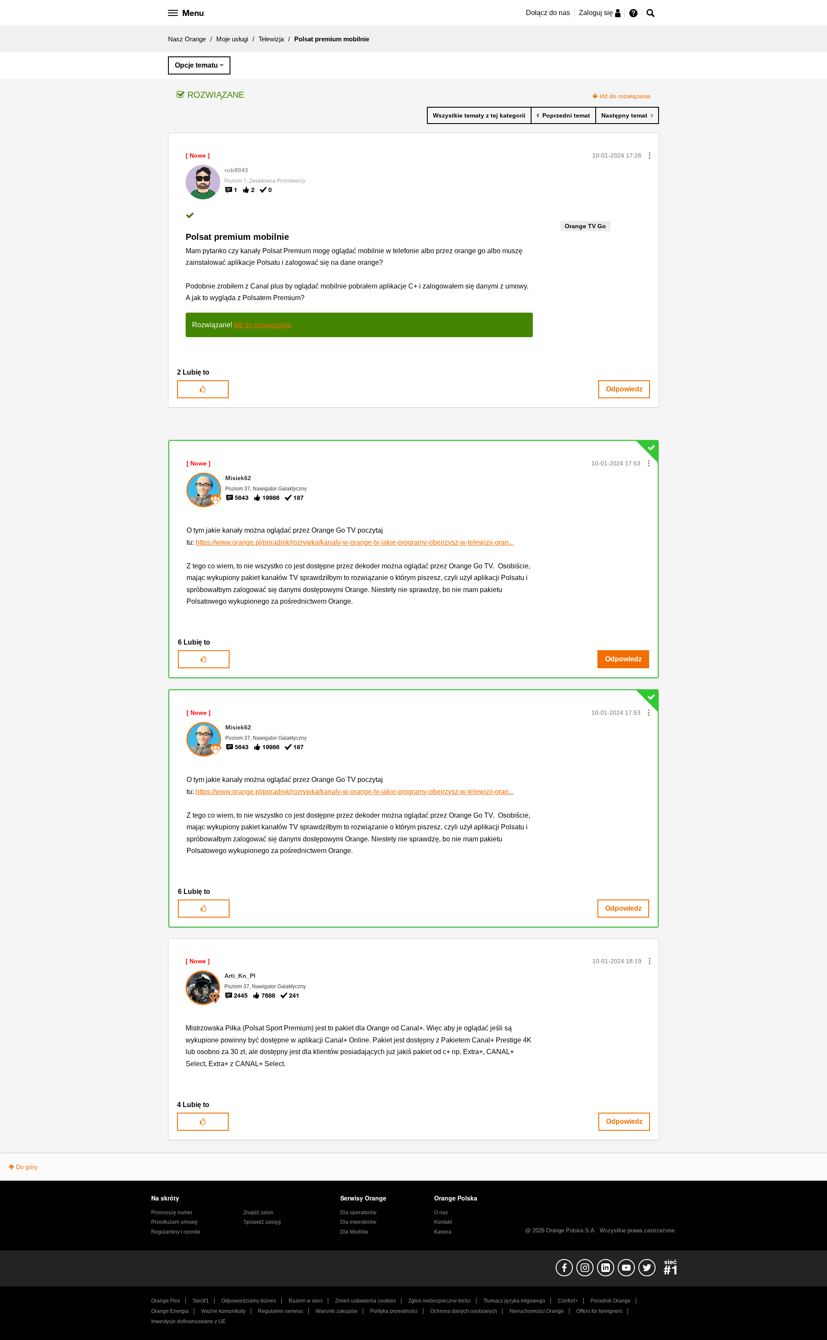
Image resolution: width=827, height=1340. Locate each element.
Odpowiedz (624, 389)
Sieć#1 (201, 1301)
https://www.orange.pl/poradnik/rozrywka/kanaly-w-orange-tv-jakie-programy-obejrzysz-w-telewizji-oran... (355, 542)
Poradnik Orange (611, 1301)
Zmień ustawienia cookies (365, 1301)
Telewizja (271, 39)
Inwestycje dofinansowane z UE (188, 1321)
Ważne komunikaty (223, 1311)
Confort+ (568, 1301)
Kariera (442, 1232)
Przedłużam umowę (174, 1222)
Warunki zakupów (337, 1311)
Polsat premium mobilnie (237, 237)
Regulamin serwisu (280, 1311)
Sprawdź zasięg (262, 1222)
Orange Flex (165, 1301)
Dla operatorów (358, 1213)
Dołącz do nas (548, 12)
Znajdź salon (258, 1213)
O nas (441, 1213)
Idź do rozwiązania (625, 96)
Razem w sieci (306, 1301)
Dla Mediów (354, 1232)
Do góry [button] (26, 1166)
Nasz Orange (187, 39)
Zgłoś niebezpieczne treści (439, 1301)
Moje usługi (232, 39)
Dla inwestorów (358, 1222)
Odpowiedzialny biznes (248, 1301)
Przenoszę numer (172, 1213)
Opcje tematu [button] (196, 65)
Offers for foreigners (599, 1311)
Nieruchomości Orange (537, 1311)
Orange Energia (170, 1311)
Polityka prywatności (394, 1311)
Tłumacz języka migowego (514, 1301)
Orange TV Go (585, 226)
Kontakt (443, 1222)
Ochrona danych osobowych (463, 1311)
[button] (649, 155)
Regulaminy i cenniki (175, 1232)
